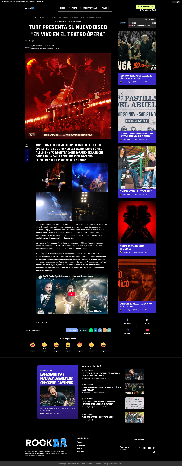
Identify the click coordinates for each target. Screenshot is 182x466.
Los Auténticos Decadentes (62, 238)
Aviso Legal (62, 464)
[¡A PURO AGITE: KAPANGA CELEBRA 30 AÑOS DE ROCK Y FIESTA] (137, 52)
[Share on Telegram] (100, 330)
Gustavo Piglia (127, 82)
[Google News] (149, 10)
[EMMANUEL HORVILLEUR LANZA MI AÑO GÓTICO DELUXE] (137, 280)
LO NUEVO (60, 21)
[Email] (105, 330)
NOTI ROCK (88, 414)
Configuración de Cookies (112, 464)
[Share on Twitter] (29, 40)
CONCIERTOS (47, 370)
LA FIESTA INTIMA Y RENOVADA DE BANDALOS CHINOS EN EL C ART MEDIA (56, 378)
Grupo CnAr (44, 453)
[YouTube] (146, 10)
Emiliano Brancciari (68, 235)
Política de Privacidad (76, 464)
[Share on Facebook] (26, 40)
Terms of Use (40, 1)
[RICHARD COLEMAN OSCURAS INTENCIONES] (137, 222)
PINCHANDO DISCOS (74, 21)
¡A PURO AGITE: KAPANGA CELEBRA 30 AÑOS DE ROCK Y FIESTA (102, 388)
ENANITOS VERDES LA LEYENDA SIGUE (136, 191)
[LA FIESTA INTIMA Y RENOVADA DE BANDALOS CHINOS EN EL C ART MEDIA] (57, 395)
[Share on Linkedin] (95, 330)
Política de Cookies (94, 464)
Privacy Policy (28, 1)
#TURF (46, 322)
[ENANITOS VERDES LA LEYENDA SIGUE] (137, 167)
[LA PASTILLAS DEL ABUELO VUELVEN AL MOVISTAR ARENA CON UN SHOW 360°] (137, 110)
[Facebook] (140, 10)
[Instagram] (152, 10)
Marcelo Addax (38, 46)
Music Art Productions (32, 453)
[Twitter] (143, 10)
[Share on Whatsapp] (91, 330)
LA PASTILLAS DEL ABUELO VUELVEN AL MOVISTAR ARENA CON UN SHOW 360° (98, 402)
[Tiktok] (155, 10)
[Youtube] (147, 331)
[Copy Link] (33, 40)
